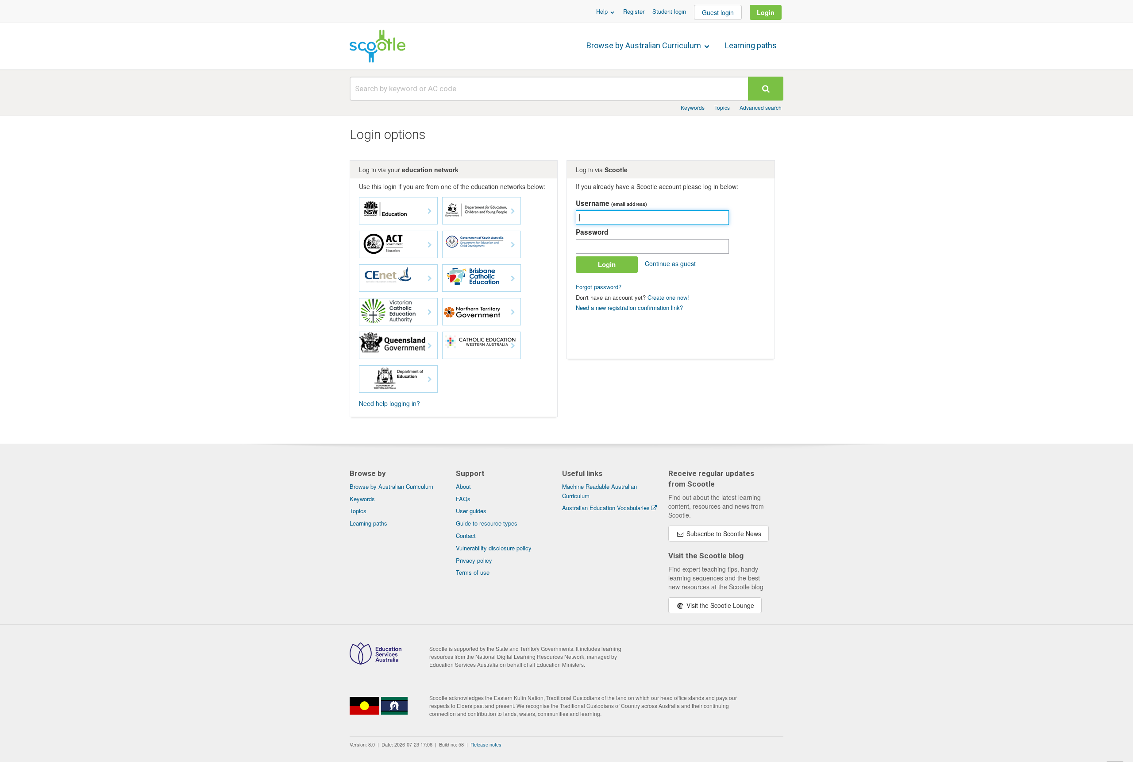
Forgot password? (598, 286)
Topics (722, 107)
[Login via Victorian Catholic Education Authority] (398, 311)
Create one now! (668, 297)
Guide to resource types (486, 523)
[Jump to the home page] (377, 46)
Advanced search (761, 107)
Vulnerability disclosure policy (494, 548)
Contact (466, 535)
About (463, 486)
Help (602, 11)
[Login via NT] (481, 311)
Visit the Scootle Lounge (719, 605)
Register (633, 11)
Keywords (693, 107)
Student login (669, 11)
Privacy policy (474, 560)
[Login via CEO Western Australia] (481, 345)
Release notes (485, 744)
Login (766, 12)
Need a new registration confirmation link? (629, 307)
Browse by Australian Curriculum (644, 45)
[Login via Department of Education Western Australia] (398, 379)
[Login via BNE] (481, 278)
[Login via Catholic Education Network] (398, 278)
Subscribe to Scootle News (723, 533)
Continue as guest (670, 263)
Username (611, 203)
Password (592, 232)
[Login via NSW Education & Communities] (398, 210)
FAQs (463, 499)
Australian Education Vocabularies (606, 507)
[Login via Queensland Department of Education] (398, 345)
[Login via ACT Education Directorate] (398, 244)
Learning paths (751, 45)
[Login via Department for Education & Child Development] (481, 244)
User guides (471, 511)
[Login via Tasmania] (481, 210)
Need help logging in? (389, 403)
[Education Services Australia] (375, 662)
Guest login (718, 12)
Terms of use (472, 572)
